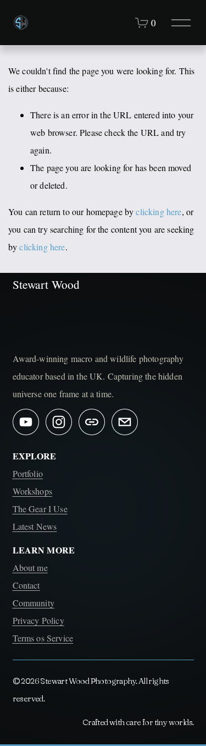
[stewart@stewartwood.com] (125, 422)
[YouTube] (26, 422)
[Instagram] (59, 422)
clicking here (158, 211)
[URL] (92, 422)
